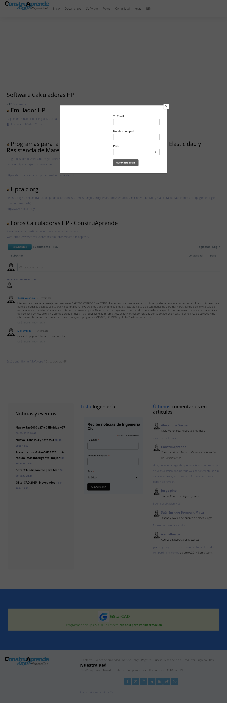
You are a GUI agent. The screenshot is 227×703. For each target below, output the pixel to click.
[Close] (166, 106)
